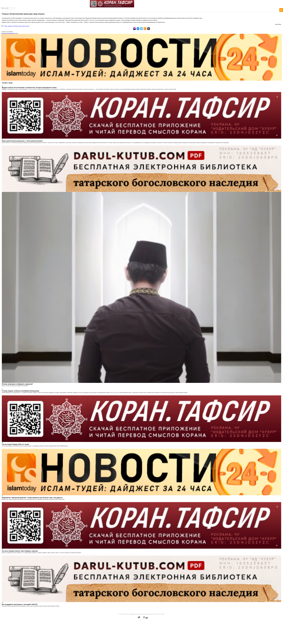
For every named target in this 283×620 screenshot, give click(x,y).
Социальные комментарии (9, 33)
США (6, 26)
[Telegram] (141, 28)
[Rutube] (134, 28)
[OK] (145, 28)
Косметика (15, 26)
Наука (19, 26)
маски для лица (25, 26)
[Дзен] (148, 28)
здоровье (10, 26)
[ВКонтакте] (138, 28)
